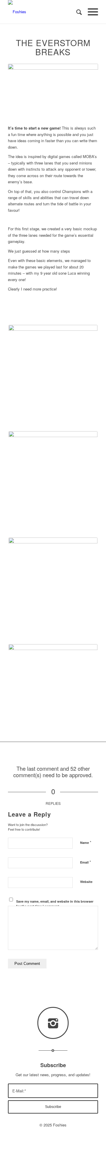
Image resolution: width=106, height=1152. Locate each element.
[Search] (76, 11)
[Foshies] (44, 11)
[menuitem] (76, 11)
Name (85, 842)
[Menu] (90, 11)
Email (85, 862)
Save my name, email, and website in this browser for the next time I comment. (54, 903)
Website (86, 881)
